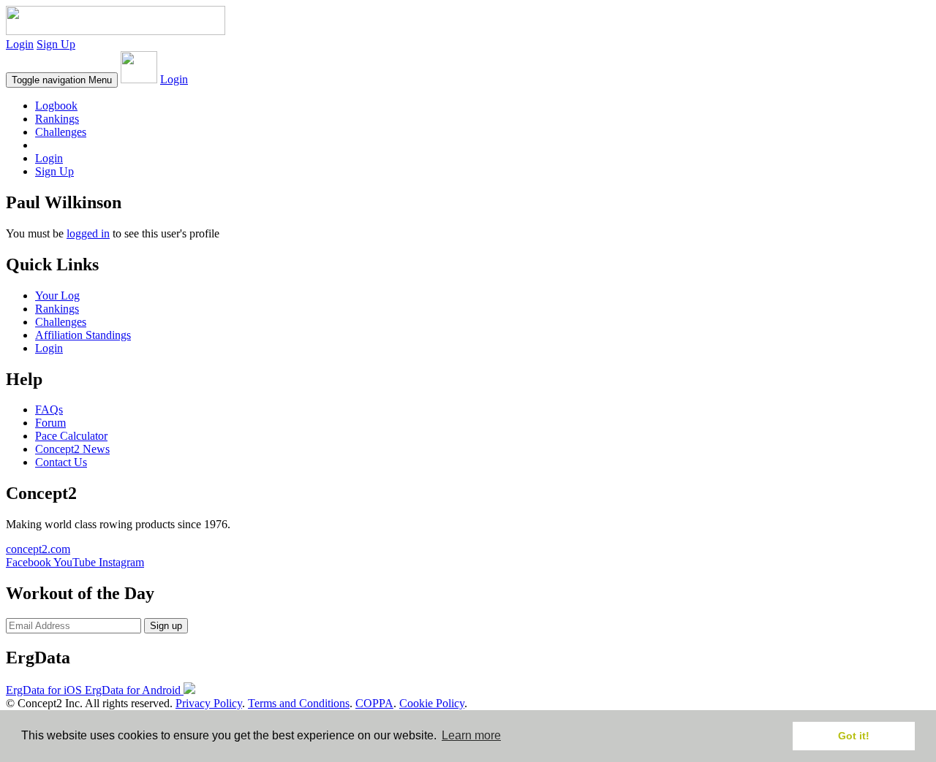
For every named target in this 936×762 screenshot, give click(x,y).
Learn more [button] (471, 735)
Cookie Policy (431, 703)
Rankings (57, 119)
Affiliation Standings (83, 335)
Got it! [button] (853, 736)
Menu (62, 80)
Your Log (57, 295)
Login (20, 44)
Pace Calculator (71, 436)
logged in (88, 233)
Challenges (60, 132)
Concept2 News (72, 449)
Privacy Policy (209, 703)
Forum (50, 422)
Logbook (56, 105)
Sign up (166, 625)
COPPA (374, 703)
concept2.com (38, 549)
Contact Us (61, 462)
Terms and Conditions (299, 703)
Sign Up (56, 44)
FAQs (49, 409)
